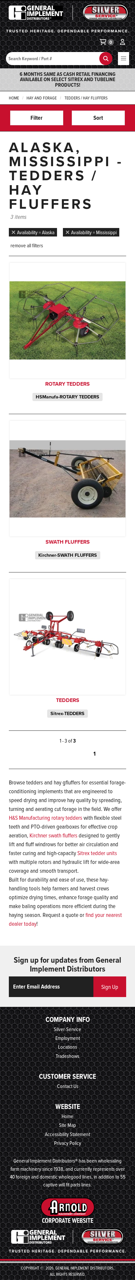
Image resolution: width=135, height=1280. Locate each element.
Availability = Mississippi (94, 232)
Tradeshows (67, 1056)
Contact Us (67, 1086)
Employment (67, 1038)
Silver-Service (67, 1029)
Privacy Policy (67, 1143)
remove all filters (26, 245)
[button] (123, 58)
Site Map (67, 1125)
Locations (67, 1046)
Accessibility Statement (67, 1134)
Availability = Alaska (35, 232)
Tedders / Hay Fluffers (86, 98)
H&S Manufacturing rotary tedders (45, 818)
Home (14, 98)
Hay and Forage (42, 98)
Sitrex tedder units (97, 853)
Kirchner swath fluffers (53, 835)
